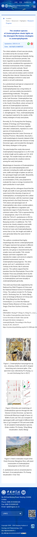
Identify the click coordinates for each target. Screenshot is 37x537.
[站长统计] (23, 533)
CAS (16, 2)
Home (8, 21)
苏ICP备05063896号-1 (8, 530)
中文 (20, 2)
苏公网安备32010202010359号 (11, 533)
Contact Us (27, 2)
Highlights (23, 21)
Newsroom (15, 21)
